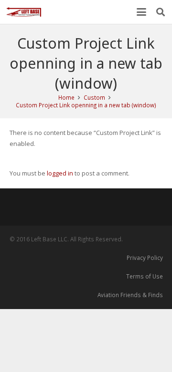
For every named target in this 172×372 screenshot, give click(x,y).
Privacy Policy (145, 257)
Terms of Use (144, 276)
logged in (60, 173)
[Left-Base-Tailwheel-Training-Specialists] (23, 12)
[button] (141, 12)
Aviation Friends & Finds (130, 295)
